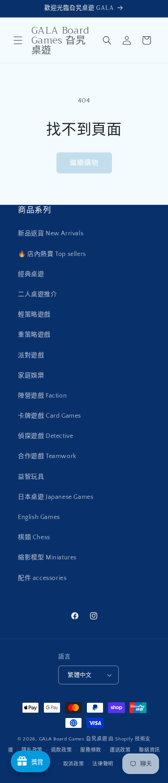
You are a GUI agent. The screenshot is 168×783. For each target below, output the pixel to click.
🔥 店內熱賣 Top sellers (52, 254)
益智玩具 (31, 476)
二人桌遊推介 (37, 294)
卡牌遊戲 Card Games (49, 416)
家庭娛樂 (31, 375)
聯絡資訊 (149, 750)
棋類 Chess (34, 537)
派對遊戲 (31, 355)
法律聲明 (102, 764)
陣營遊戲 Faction (42, 395)
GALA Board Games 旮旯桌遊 (73, 739)
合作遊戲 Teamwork (47, 456)
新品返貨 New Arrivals (50, 233)
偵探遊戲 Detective (45, 436)
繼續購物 (84, 163)
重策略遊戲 (34, 334)
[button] (18, 40)
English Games (39, 517)
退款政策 (61, 750)
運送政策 (120, 750)
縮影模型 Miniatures (47, 557)
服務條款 (90, 750)
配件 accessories (42, 578)
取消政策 (73, 764)
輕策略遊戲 (34, 314)
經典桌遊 (31, 274)
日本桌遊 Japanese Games (55, 497)
